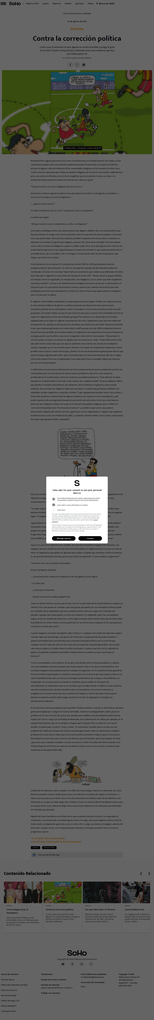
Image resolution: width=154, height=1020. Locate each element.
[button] (77, 510)
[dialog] (77, 510)
